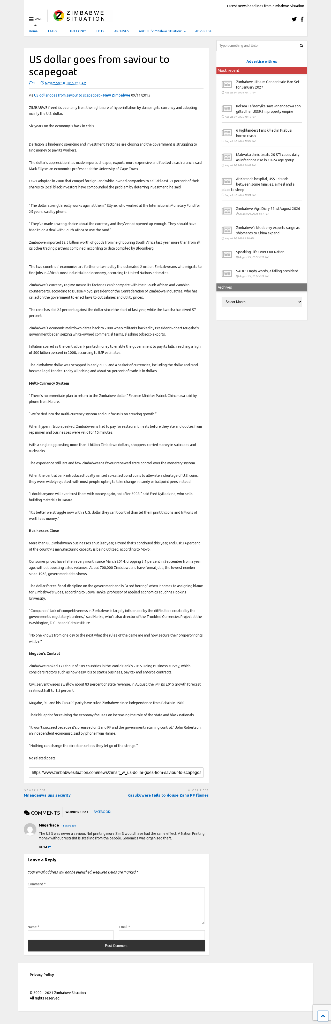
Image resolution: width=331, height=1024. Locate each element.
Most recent (228, 70)
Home (33, 31)
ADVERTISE (203, 31)
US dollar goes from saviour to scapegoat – (82, 95)
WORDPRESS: (76, 812)
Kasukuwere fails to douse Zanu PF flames (168, 795)
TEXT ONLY (77, 31)
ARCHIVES (121, 31)
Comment (37, 884)
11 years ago (68, 825)
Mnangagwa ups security (47, 795)
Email (124, 927)
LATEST (53, 31)
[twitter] (294, 19)
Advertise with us (261, 61)
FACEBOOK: (102, 811)
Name (33, 927)
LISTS (100, 31)
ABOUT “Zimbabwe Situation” (160, 31)
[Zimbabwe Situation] (80, 19)
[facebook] (302, 19)
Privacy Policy (42, 975)
